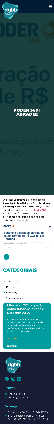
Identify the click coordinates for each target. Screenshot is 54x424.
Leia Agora (12, 338)
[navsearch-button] (6, 257)
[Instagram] (13, 379)
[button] (50, 6)
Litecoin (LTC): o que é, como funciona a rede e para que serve (25, 309)
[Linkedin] (19, 379)
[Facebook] (7, 379)
